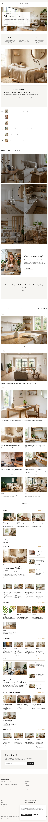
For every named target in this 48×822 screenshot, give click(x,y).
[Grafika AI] (32, 552)
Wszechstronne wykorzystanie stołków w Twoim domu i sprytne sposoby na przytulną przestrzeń (38, 707)
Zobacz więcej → (41, 510)
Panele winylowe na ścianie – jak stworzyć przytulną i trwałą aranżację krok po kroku (23, 617)
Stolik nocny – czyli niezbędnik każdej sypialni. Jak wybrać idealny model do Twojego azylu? (18, 652)
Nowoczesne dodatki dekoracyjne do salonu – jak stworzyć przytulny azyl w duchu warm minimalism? (9, 723)
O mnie (7, 0)
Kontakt (3, 0)
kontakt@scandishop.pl (30, 802)
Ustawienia (35, 814)
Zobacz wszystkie (41, 308)
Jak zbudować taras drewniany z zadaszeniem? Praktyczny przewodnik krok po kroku (38, 617)
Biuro (4, 676)
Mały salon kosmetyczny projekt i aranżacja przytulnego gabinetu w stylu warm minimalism (21, 93)
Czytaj (12, 449)
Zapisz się (31, 763)
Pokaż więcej (24, 503)
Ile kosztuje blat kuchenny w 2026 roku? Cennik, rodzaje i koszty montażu (16, 346)
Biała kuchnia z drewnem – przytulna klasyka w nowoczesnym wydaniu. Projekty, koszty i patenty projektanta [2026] (40, 595)
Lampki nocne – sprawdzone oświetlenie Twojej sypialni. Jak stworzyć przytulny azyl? (7, 651)
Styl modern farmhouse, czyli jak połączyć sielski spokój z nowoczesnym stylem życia (21, 134)
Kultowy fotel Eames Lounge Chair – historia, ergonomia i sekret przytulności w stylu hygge (23, 525)
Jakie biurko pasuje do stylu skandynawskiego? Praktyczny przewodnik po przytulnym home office (22, 420)
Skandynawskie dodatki (7, 704)
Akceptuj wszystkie (26, 814)
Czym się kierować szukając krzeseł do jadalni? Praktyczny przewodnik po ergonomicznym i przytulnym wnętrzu (39, 744)
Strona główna (27, 781)
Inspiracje (27, 785)
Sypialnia (4, 648)
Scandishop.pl (24, 3)
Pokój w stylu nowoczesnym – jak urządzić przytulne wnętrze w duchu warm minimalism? (22, 140)
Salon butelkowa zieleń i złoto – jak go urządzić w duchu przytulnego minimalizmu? (21, 128)
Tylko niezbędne (24, 817)
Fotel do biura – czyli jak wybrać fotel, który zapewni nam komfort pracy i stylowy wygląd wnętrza (39, 677)
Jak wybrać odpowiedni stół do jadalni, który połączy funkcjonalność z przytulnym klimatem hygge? (29, 743)
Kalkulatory (27, 794)
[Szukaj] (46, 3)
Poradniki (4, 614)
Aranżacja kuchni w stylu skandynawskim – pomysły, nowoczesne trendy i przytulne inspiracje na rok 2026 (24, 122)
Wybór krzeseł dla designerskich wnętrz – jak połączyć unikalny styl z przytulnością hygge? (18, 743)
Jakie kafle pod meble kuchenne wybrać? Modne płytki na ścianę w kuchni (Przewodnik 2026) (22, 111)
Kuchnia (4, 590)
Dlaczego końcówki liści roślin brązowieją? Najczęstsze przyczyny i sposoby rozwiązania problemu (9, 617)
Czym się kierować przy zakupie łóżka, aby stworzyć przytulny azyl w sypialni (29, 651)
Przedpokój (3, 806)
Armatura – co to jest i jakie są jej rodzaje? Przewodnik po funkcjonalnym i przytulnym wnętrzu (7, 743)
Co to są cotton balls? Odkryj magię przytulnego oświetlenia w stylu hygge (23, 707)
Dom (26, 783)
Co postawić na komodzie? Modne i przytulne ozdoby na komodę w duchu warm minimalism (8, 707)
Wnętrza (4, 564)
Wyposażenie (5, 739)
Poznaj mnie (28, 268)
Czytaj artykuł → (10, 102)
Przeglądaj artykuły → (9, 24)
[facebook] (1, 787)
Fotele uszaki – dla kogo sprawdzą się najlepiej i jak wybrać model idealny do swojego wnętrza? (8, 540)
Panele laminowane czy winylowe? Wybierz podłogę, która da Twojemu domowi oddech (9, 633)
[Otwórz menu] (2, 3)
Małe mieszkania (4, 804)
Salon (4, 522)
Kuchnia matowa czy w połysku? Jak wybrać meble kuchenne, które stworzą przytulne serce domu (29, 595)
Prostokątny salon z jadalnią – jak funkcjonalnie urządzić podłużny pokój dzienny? (18, 383)
